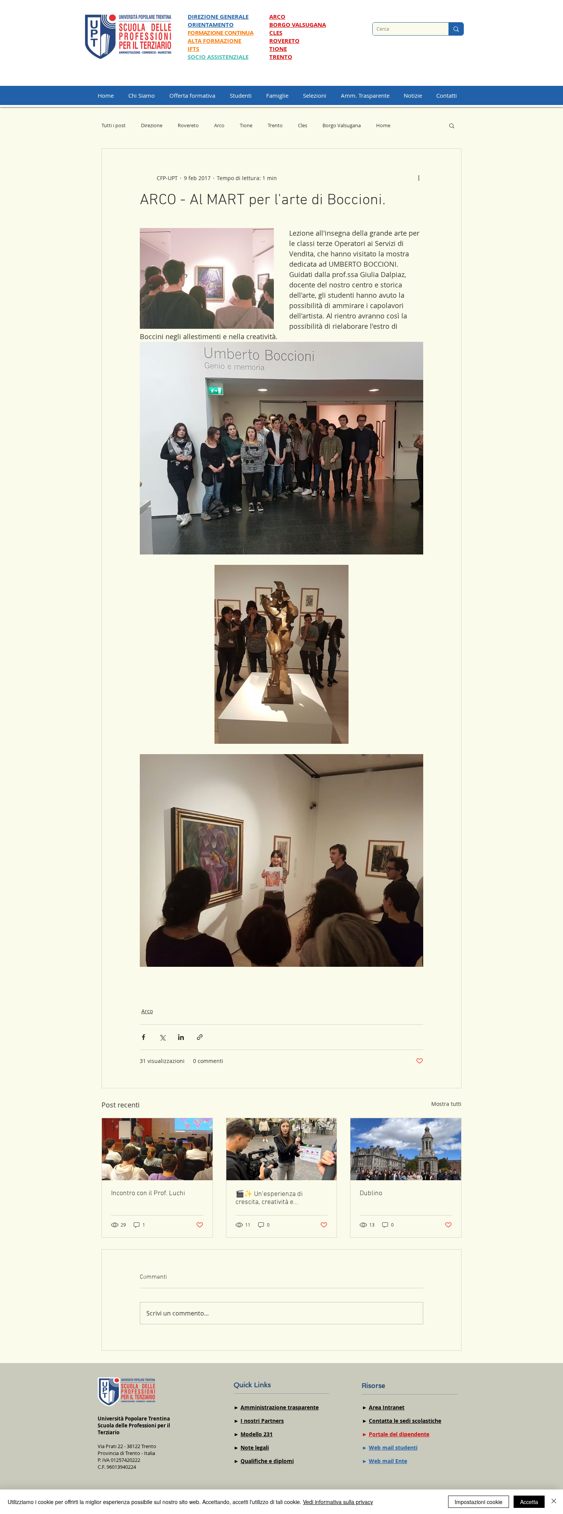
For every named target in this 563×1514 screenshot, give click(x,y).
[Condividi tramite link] (199, 1037)
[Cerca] (455, 29)
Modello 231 (257, 1434)
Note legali (255, 1447)
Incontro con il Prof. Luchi (148, 1193)
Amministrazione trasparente (280, 1407)
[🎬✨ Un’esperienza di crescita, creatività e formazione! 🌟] (281, 1149)
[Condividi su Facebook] (143, 1037)
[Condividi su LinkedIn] (181, 1037)
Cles (302, 125)
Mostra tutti (446, 1103)
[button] (318, 95)
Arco (219, 125)
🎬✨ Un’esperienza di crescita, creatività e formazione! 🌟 (269, 1198)
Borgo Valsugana (341, 125)
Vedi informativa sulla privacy (338, 1502)
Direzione (151, 125)
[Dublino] (405, 1149)
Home (383, 125)
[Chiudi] (553, 1502)
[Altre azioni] (418, 177)
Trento (275, 125)
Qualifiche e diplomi (267, 1461)
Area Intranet (386, 1407)
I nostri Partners (262, 1420)
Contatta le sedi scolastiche (405, 1420)
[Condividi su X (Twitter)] (162, 1037)
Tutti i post (113, 125)
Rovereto (188, 125)
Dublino (371, 1193)
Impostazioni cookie (478, 1502)
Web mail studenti (393, 1447)
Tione (246, 125)
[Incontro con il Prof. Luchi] (157, 1149)
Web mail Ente (388, 1461)
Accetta (529, 1502)
